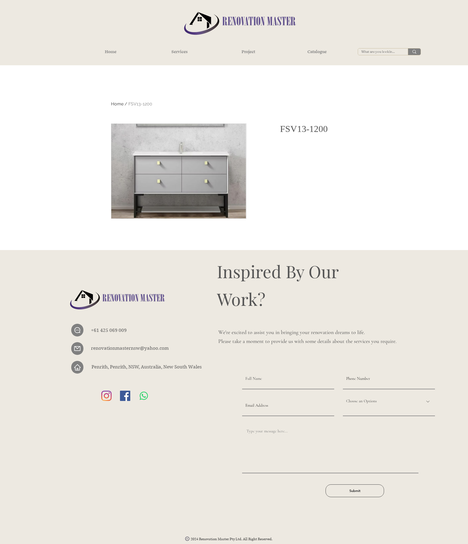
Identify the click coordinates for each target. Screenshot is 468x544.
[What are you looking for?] (414, 51)
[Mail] (77, 348)
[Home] (77, 367)
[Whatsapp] (144, 396)
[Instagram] (106, 396)
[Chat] (77, 330)
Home (117, 103)
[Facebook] (125, 396)
